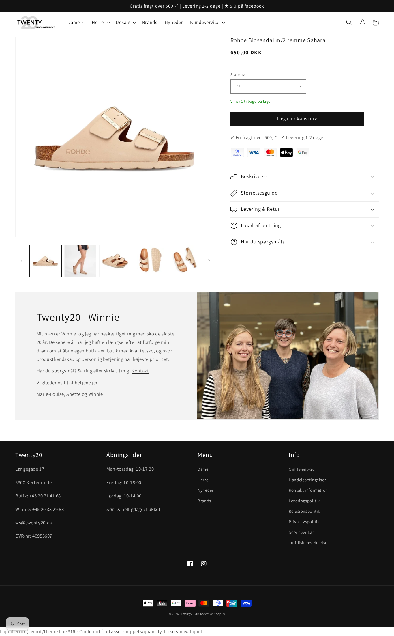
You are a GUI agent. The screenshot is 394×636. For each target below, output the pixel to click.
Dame (203, 469)
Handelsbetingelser (307, 479)
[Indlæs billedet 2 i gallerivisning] (80, 261)
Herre (203, 479)
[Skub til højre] (208, 261)
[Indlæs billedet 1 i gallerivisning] (45, 261)
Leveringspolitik (304, 500)
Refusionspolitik (304, 511)
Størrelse (238, 74)
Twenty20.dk (190, 614)
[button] (76, 22)
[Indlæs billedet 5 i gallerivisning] (185, 261)
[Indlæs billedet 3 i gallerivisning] (115, 261)
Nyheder (205, 490)
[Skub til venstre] (21, 261)
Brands (204, 500)
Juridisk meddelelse (308, 542)
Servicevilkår (301, 532)
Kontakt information (308, 490)
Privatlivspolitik (304, 521)
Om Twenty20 (302, 469)
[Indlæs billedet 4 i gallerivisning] (150, 261)
